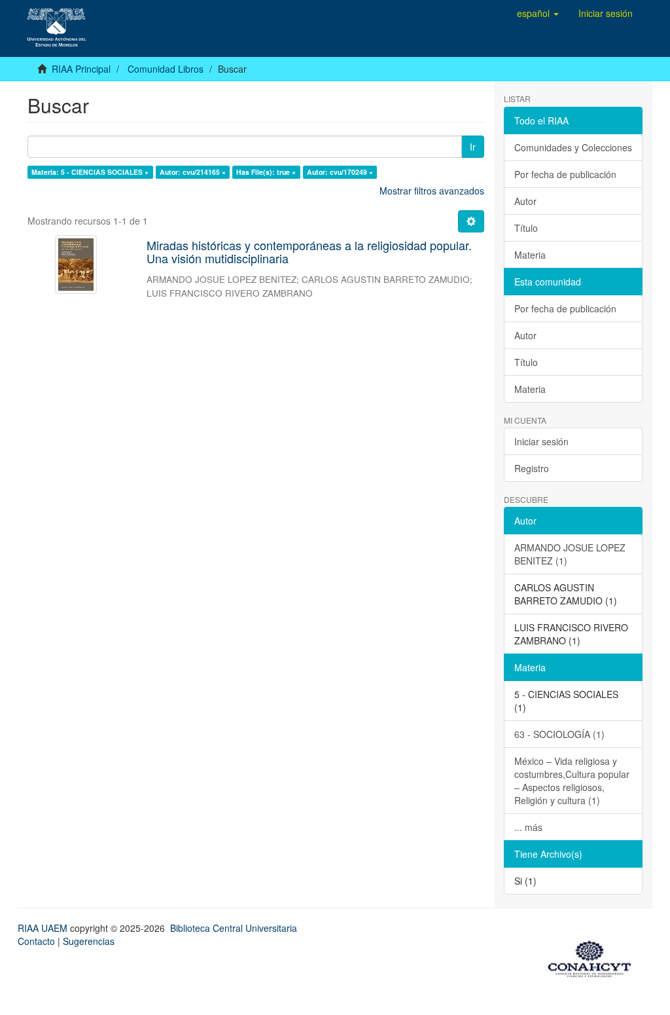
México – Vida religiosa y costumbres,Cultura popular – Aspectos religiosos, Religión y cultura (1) (571, 780)
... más (528, 827)
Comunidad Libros (165, 68)
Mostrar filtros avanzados (431, 190)
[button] (538, 13)
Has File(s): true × (266, 172)
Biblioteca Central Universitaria (233, 927)
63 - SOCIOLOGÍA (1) (559, 734)
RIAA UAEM (44, 927)
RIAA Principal (81, 68)
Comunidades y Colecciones (573, 147)
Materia (530, 254)
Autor (525, 201)
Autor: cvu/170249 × (340, 172)
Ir (473, 146)
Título (526, 227)
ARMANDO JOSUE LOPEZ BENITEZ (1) (570, 554)
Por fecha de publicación (565, 174)
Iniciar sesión (541, 441)
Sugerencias (89, 941)
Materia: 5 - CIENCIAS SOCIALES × (90, 172)
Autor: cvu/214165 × (193, 172)
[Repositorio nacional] (593, 956)
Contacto (36, 941)
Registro (531, 468)
